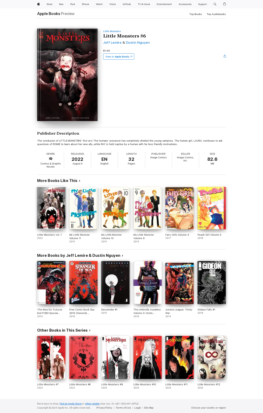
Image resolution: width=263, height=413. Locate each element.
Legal (137, 407)
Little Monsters (112, 31)
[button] (215, 4)
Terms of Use (123, 407)
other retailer (92, 403)
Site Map (149, 407)
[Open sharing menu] (225, 56)
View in (117, 56)
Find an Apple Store (71, 403)
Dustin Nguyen (138, 42)
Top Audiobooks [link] (216, 14)
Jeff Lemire (112, 42)
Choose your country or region (208, 407)
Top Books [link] (195, 14)
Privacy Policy (104, 407)
